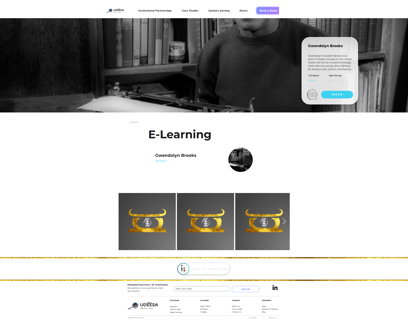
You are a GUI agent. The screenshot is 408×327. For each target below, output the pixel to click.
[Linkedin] (275, 288)
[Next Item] (284, 221)
